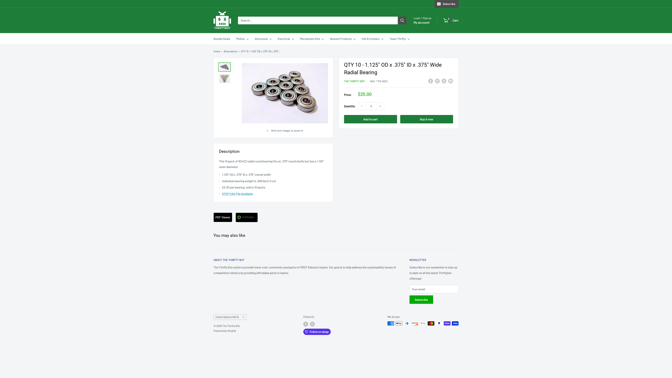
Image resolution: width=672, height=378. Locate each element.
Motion (240, 38)
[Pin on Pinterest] (437, 81)
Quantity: (350, 106)
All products (230, 51)
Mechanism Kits (310, 38)
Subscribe (449, 3)
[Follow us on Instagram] (312, 324)
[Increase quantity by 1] (380, 106)
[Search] (402, 20)
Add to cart (370, 119)
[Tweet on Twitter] (444, 81)
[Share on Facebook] (430, 81)
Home (217, 51)
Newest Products (341, 38)
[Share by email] (450, 81)
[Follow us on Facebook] (305, 324)
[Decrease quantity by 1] (361, 106)
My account (422, 22)
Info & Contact (371, 38)
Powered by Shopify (225, 330)
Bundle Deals (222, 38)
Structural (261, 38)
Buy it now (426, 119)
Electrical (284, 38)
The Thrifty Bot (354, 81)
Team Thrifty (398, 38)
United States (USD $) (227, 317)
